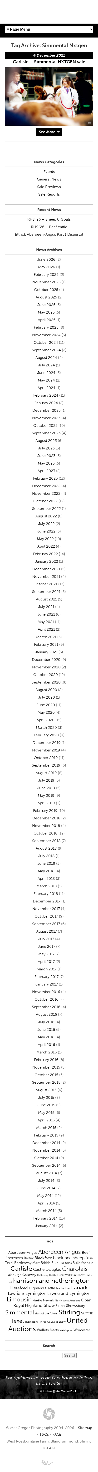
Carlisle (21, 1268)
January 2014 (46, 1226)
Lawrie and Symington (68, 1293)
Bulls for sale (83, 1263)
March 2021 (46, 637)
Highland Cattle (42, 1288)
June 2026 (46, 259)
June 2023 (46, 455)
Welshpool (66, 1330)
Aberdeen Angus (59, 1251)
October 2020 (45, 674)
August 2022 (46, 516)
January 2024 (46, 403)
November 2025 (46, 282)
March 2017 (47, 969)
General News (49, 179)
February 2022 (45, 554)
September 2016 (46, 1007)
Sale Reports (49, 194)
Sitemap (85, 1428)
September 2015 (46, 1082)
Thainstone (32, 1321)
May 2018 (46, 871)
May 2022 (45, 539)
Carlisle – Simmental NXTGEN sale (49, 61)
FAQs (57, 1434)
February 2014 (45, 1218)
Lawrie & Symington (27, 1293)
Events (49, 171)
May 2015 (46, 1112)
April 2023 (46, 471)
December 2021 (46, 569)
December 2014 (46, 1143)
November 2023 (46, 418)
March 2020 (46, 727)
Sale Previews (49, 187)
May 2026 (46, 267)
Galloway (29, 1275)
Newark (48, 1300)
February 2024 (45, 395)
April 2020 (45, 720)
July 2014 (46, 1180)
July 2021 (46, 606)
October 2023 (45, 425)
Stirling (69, 1312)
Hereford (19, 1288)
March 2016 (46, 1052)
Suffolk (87, 1313)
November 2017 (46, 908)
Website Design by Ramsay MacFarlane (49, 1462)
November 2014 (46, 1150)
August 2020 (46, 690)
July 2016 (46, 1022)
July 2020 (46, 697)
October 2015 (46, 1075)
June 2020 (46, 705)
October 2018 (46, 833)
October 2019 (46, 757)
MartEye (37, 1300)
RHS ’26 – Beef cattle (49, 227)
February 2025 (46, 327)
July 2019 (46, 780)
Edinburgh (13, 1275)
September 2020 (46, 682)
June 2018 (46, 863)
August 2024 (46, 357)
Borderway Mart (27, 1263)
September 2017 (46, 924)
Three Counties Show (52, 1321)
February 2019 (45, 810)
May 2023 (46, 463)
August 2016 (46, 1014)
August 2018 (46, 848)
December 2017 (46, 901)
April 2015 (46, 1120)
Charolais (75, 1268)
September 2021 (46, 591)
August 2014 (46, 1173)
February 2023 (45, 478)
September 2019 (46, 765)
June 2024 (46, 372)
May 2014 (45, 1195)
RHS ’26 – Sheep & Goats (49, 219)
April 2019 (46, 803)
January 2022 (46, 561)
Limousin (19, 1299)
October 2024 (46, 342)
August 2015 (46, 1090)
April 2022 (46, 546)
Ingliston (63, 1288)
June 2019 (46, 788)
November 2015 (46, 1067)
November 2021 (46, 576)
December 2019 (47, 742)
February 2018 (46, 893)
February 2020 (46, 735)
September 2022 (46, 508)
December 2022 (46, 486)
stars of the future (46, 1313)
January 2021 (46, 652)
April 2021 (46, 629)
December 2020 (46, 659)
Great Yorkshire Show (71, 1275)
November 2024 (46, 335)
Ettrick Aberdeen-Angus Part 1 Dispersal (49, 234)
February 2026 (46, 274)
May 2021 (46, 622)
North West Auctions (67, 1300)
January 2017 (46, 984)
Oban (86, 1300)
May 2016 (46, 1037)
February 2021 (46, 644)
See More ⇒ (49, 132)
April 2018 (46, 878)
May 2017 (46, 954)
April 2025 (46, 320)
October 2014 (46, 1158)
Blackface (43, 1257)
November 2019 (46, 750)
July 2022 (46, 523)
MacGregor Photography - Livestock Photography (49, 1414)
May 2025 (46, 312)
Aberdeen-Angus (22, 1252)
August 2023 (46, 440)
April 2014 (46, 1203)
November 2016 (46, 992)
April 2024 (46, 388)
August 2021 (46, 599)
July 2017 (46, 939)
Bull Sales (65, 1263)
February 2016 (46, 1059)
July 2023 (46, 448)
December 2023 (46, 410)
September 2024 (46, 350)
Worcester (82, 1330)
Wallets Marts (48, 1330)
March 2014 (46, 1210)
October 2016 (46, 999)
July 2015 (46, 1097)
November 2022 (46, 493)
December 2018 (46, 818)
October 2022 (45, 501)
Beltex (29, 1258)
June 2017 (46, 946)
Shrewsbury (75, 1306)
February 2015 (46, 1135)
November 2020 (46, 667)
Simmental (19, 1312)
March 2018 (46, 886)
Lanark (79, 1287)
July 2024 (46, 365)
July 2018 (46, 856)
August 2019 (46, 773)
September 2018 (46, 841)
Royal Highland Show (34, 1305)
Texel (17, 1320)
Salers (60, 1306)
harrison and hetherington (51, 1280)
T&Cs (44, 1434)
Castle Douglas (47, 1269)
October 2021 (45, 584)
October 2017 (46, 916)
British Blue (50, 1263)
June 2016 (46, 1029)
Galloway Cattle (46, 1275)
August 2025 (46, 297)
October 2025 (46, 289)
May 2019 (46, 795)
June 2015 (46, 1105)
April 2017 (46, 961)
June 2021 (46, 614)
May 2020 (46, 712)
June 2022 (46, 531)
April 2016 (46, 1044)
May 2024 (46, 380)
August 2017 (46, 931)
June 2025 (46, 304)
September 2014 (46, 1165)
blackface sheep (69, 1257)
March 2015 (46, 1127)
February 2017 (46, 976)
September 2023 (46, 433)
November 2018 (46, 825)
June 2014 (46, 1188)
